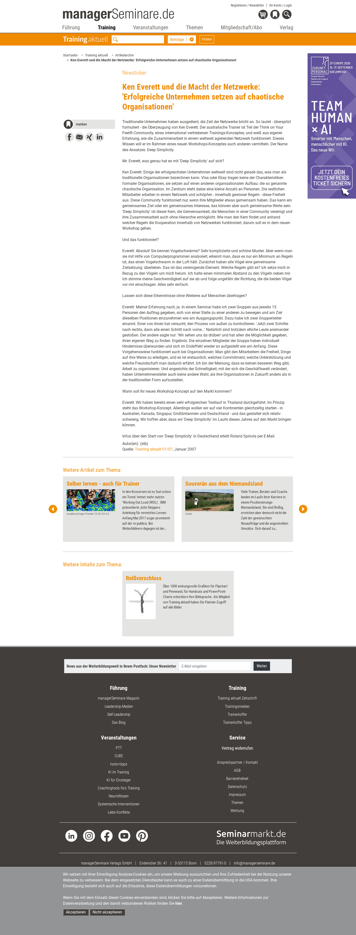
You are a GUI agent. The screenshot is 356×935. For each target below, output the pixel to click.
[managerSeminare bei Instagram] (89, 835)
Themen (237, 802)
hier (178, 903)
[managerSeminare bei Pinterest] (142, 835)
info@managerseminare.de (254, 863)
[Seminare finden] (251, 837)
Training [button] (107, 27)
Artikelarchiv (124, 55)
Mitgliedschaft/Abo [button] (241, 27)
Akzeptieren (76, 912)
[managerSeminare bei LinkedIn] (71, 835)
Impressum (237, 794)
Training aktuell (96, 55)
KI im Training (118, 772)
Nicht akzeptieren (107, 912)
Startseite (70, 55)
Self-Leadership (118, 714)
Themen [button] (194, 27)
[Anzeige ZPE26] (332, 125)
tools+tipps (118, 764)
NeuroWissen (119, 796)
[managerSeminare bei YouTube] (124, 835)
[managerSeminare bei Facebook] (106, 835)
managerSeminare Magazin (118, 698)
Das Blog (118, 722)
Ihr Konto (280, 5)
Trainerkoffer (237, 714)
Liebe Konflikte (119, 812)
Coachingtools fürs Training (119, 788)
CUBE (119, 756)
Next (303, 509)
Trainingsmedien (237, 706)
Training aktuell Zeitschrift (237, 698)
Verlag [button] (286, 27)
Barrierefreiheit (237, 778)
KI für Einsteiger (119, 780)
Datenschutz (237, 786)
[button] (89, 125)
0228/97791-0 (215, 863)
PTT (119, 748)
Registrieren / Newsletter (247, 5)
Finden (207, 39)
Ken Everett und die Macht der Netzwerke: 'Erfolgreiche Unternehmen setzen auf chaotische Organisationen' (153, 60)
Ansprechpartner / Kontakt (237, 762)
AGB (237, 770)
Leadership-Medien (119, 706)
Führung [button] (71, 27)
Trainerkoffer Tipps (237, 722)
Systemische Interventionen (118, 804)
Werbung (237, 810)
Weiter (262, 666)
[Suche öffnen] (287, 15)
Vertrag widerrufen (237, 748)
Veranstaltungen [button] (150, 27)
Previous (53, 509)
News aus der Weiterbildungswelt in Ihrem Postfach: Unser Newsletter (121, 666)
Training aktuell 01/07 (154, 449)
